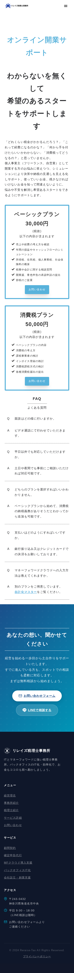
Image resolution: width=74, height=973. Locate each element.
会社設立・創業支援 (17, 877)
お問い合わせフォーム (39, 695)
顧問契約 (10, 847)
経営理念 (10, 795)
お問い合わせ (13, 825)
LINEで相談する (40, 710)
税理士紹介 (11, 810)
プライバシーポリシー (37, 956)
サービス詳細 (13, 817)
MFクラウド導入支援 (18, 862)
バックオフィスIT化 (17, 870)
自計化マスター (26, 592)
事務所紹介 (11, 802)
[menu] (65, 5)
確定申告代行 (13, 855)
